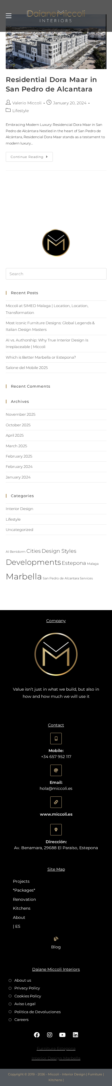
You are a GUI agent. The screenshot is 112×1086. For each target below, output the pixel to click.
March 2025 (16, 446)
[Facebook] (37, 1035)
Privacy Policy (27, 988)
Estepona (74, 563)
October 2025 (18, 425)
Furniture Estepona (56, 1048)
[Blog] (56, 939)
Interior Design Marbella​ (56, 1058)
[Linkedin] (75, 1035)
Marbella (24, 576)
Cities (33, 551)
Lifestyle (20, 110)
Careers (21, 1019)
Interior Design (19, 508)
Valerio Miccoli (27, 103)
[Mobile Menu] (8, 15)
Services (86, 578)
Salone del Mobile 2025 (27, 367)
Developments (33, 562)
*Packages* (24, 890)
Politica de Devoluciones (37, 1011)
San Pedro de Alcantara (61, 578)
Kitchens (21, 908)
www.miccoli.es (56, 814)
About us (22, 980)
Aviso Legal (25, 1003)
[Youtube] (62, 1035)
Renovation (24, 899)
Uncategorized (19, 529)
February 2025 (19, 456)
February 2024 (19, 466)
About (19, 917)
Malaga (93, 564)
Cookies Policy (27, 996)
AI (7, 552)
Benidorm (18, 552)
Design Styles (59, 551)
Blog (56, 947)
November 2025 (20, 414)
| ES (16, 926)
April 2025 (15, 435)
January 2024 (18, 477)
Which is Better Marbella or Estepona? (41, 357)
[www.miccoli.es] (56, 802)
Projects (21, 881)
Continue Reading (32, 155)
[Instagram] (49, 1035)
